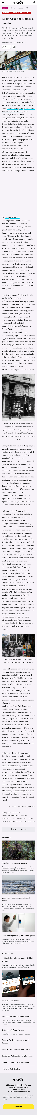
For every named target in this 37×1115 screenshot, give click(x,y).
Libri (5, 8)
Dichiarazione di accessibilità (18, 1092)
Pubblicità (19, 1085)
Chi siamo (10, 1085)
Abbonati (18, 1107)
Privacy (28, 1085)
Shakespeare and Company (12, 819)
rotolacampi (8, 526)
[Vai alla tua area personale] (34, 2)
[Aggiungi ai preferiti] (13, 47)
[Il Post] (18, 2)
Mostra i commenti (18, 829)
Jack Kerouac (16, 111)
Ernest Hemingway (15, 108)
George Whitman (12, 217)
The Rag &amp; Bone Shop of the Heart (16, 822)
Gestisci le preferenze (18, 1087)
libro (4, 127)
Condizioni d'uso (18, 1089)
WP (34, 822)
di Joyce (12, 92)
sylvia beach (28, 819)
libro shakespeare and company (14, 816)
